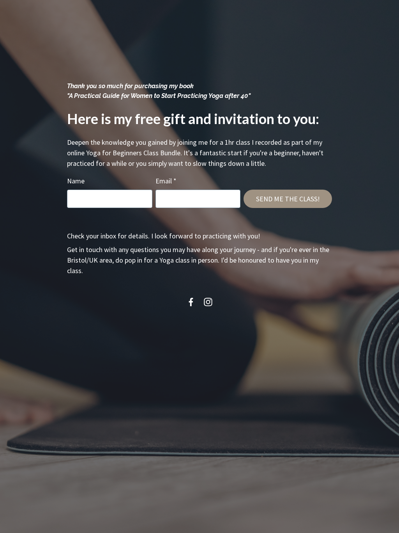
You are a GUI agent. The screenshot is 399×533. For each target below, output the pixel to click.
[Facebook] (191, 302)
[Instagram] (208, 302)
